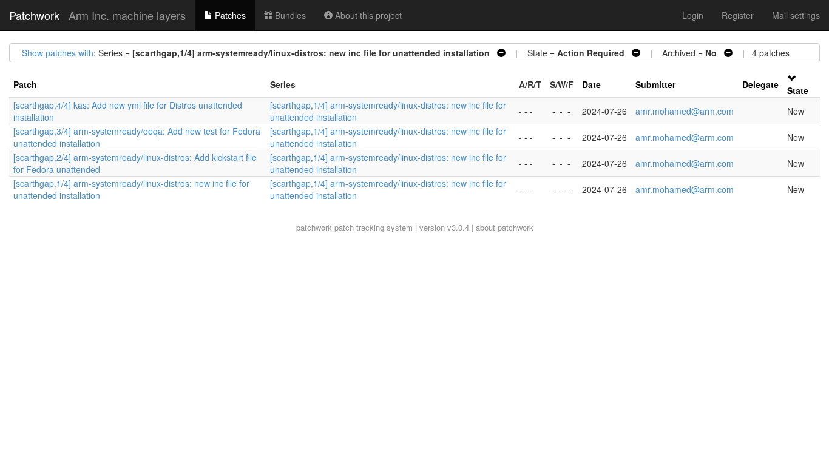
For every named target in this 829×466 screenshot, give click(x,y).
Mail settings (796, 15)
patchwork (314, 227)
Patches (229, 15)
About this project (367, 15)
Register (738, 15)
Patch (25, 84)
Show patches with (57, 53)
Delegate (760, 84)
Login (692, 15)
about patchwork (504, 227)
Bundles (289, 15)
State (797, 90)
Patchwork (34, 15)
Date (591, 84)
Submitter (655, 84)
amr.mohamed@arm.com (684, 111)
